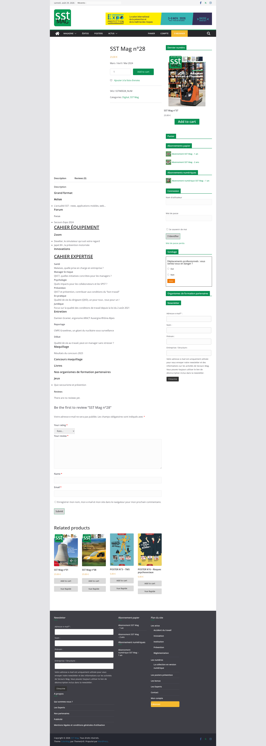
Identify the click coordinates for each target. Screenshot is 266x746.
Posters (98, 33)
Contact (154, 692)
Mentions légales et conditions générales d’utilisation (79, 725)
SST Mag (134, 97)
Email (58, 487)
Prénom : (171, 336)
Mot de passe (172, 213)
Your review (61, 435)
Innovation (159, 636)
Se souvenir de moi (178, 229)
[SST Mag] (57, 33)
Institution (159, 641)
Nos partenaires (61, 713)
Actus (111, 33)
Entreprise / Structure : (177, 347)
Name (58, 473)
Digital (125, 97)
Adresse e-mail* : (175, 313)
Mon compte (157, 698)
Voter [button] (171, 281)
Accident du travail (162, 630)
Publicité (58, 719)
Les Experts (59, 707)
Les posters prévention (162, 675)
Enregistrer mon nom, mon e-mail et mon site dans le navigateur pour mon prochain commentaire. (109, 502)
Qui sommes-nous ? (63, 701)
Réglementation (161, 653)
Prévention (159, 647)
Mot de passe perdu (175, 243)
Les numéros (157, 660)
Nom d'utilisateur (174, 197)
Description (60, 178)
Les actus (155, 625)
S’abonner (179, 33)
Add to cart (143, 71)
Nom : (169, 325)
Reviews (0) (80, 178)
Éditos (85, 33)
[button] (74, 33)
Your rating (61, 425)
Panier (151, 33)
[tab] (60, 179)
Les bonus (156, 680)
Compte (164, 33)
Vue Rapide (66, 589)
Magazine (68, 33)
